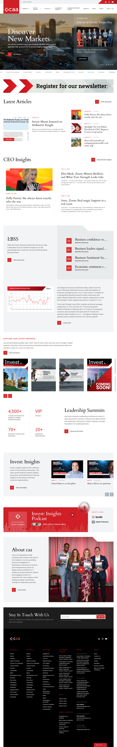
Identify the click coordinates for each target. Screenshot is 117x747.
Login (24, 2)
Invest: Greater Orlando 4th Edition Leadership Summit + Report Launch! (66, 657)
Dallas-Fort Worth (14, 661)
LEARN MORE (86, 55)
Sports (44, 698)
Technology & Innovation (46, 701)
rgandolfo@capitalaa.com (84, 718)
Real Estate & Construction (46, 692)
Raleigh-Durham (14, 689)
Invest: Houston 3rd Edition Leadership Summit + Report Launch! (66, 686)
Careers (96, 661)
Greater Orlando (14, 72)
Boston (12, 656)
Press (94, 8)
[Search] (113, 8)
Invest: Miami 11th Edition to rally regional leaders (83, 657)
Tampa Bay (13, 697)
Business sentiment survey (74, 8)
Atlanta (12, 653)
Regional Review (47, 661)
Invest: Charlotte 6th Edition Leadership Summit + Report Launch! (66, 675)
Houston (25, 72)
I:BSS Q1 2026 (63, 701)
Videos (101, 8)
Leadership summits (58, 8)
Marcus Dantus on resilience (64, 731)
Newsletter (97, 663)
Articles (47, 8)
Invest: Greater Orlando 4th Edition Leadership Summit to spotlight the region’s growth (83, 663)
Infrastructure (46, 684)
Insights (86, 8)
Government (46, 679)
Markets (25, 8)
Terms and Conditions (77, 620)
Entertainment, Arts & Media (48, 676)
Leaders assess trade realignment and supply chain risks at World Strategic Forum (83, 694)
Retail (44, 695)
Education (45, 673)
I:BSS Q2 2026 (63, 698)
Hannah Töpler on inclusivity (63, 727)
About (109, 8)
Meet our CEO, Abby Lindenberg (99, 669)
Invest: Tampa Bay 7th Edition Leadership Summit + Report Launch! (66, 669)
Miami (44, 72)
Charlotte (12, 658)
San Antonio (13, 692)
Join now (101, 617)
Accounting (46, 665)
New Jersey (77, 72)
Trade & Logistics (47, 707)
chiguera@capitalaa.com (83, 706)
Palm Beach (88, 72)
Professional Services (48, 686)
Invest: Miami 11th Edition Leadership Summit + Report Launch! (66, 663)
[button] (104, 64)
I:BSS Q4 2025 (63, 703)
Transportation (47, 709)
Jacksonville (35, 72)
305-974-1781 (80, 708)
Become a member (99, 665)
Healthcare (46, 682)
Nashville (67, 72)
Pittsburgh (109, 72)
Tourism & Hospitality (48, 704)
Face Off (45, 658)
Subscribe (29, 2)
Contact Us (97, 656)
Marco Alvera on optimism (66, 720)
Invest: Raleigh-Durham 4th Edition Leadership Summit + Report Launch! (66, 680)
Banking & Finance (48, 670)
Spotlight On (46, 653)
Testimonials (97, 658)
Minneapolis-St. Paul (55, 72)
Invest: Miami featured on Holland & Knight (97, 44)
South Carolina (14, 694)
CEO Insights (46, 663)
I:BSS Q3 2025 (63, 706)
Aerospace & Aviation (48, 668)
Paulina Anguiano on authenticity (64, 723)
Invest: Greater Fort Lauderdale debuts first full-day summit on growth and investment (84, 670)
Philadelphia (98, 72)
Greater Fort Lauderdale (16, 663)
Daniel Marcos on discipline (63, 717)
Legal (44, 689)
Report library (35, 8)
